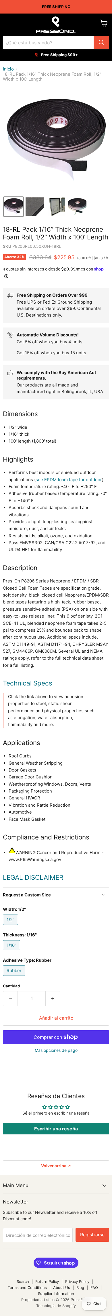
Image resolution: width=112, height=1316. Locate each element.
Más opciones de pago (56, 1050)
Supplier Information (56, 1293)
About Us (61, 1287)
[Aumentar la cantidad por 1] (53, 998)
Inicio (8, 68)
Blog (80, 1287)
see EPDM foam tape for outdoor (69, 479)
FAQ (94, 1287)
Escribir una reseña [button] (56, 1129)
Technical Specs (27, 683)
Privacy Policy (77, 1281)
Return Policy (47, 1281)
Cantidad (11, 986)
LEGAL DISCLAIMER (33, 877)
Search (23, 1281)
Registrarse (92, 1234)
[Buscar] (101, 42)
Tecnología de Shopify (56, 1305)
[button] (13, 206)
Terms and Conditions (27, 1287)
